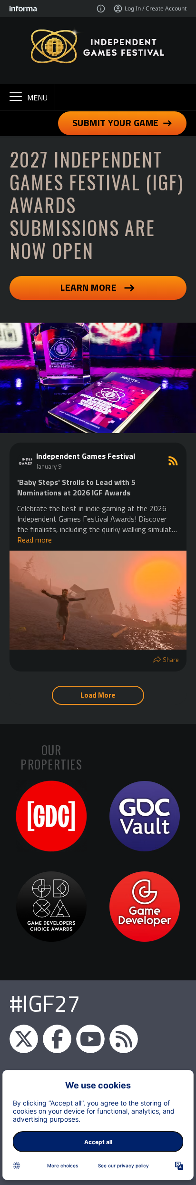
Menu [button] (37, 97)
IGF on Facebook (57, 1039)
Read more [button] (34, 539)
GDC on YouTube (90, 1039)
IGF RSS (123, 1039)
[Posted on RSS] (173, 460)
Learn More (88, 287)
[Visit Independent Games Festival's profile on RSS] (26, 460)
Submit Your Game (115, 122)
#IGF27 (45, 1003)
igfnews (24, 1039)
